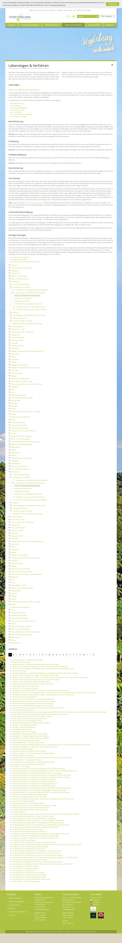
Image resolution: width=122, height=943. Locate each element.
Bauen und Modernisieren (19, 279)
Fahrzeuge (14, 343)
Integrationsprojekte (19, 260)
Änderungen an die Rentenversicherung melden (29, 719)
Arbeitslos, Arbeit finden (18, 276)
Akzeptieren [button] (112, 4)
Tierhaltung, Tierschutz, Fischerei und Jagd (25, 412)
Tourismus (11, 24)
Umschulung (16, 112)
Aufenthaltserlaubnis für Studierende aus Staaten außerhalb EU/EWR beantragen (41, 775)
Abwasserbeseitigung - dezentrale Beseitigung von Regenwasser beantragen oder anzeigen (45, 673)
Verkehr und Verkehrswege (20, 439)
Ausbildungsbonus (19, 812)
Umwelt (13, 414)
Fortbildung (16, 106)
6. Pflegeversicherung (19, 318)
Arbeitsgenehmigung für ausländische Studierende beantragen (35, 747)
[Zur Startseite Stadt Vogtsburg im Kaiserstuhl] (18, 17)
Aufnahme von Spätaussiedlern (23, 801)
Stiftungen (13, 406)
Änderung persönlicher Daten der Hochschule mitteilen (32, 716)
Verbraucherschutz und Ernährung (22, 431)
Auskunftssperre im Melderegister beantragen (29, 849)
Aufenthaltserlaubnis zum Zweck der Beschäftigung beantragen (35, 784)
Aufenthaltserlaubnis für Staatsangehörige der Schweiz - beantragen (36, 773)
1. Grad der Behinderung (20, 284)
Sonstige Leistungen (19, 116)
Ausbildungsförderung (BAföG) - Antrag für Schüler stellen (33, 816)
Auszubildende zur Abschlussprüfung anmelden (29, 875)
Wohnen (13, 450)
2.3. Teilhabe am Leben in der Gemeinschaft (28, 307)
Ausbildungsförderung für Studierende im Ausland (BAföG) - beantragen (38, 820)
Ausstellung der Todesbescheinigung (25, 868)
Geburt (12, 357)
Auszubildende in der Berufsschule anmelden (28, 873)
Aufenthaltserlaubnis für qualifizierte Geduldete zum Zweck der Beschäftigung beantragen (44, 771)
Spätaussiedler (15, 400)
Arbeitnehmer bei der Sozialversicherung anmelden (30, 738)
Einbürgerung (15, 335)
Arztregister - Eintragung (21, 766)
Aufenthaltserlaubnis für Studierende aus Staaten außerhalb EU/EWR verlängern (41, 777)
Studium (13, 409)
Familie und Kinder (16, 346)
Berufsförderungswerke (33, 203)
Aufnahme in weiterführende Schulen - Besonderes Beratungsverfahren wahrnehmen (43, 799)
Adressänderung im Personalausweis (25, 686)
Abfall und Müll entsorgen (21, 662)
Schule (12, 392)
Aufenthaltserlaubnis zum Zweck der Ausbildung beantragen (34, 779)
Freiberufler (14, 348)
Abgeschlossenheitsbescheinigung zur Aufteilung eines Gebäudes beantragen (40, 666)
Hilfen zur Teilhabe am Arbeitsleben (27, 296)
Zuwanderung (15, 453)
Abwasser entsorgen (19, 671)
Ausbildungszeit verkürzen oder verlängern (27, 829)
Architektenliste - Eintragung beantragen (26, 760)
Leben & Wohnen (94, 24)
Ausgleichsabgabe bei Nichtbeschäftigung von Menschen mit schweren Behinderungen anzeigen (47, 844)
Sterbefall (13, 403)
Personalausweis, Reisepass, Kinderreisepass (26, 384)
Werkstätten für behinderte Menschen (26, 262)
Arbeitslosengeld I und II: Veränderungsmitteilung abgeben (33, 753)
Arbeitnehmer (15, 273)
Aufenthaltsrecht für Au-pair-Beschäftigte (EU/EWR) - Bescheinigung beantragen (40, 792)
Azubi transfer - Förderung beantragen (26, 881)
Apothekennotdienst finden (22, 729)
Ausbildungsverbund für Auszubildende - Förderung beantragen (35, 827)
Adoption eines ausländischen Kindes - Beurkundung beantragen (35, 675)
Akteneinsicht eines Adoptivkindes (24, 697)
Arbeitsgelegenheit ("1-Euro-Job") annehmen (28, 742)
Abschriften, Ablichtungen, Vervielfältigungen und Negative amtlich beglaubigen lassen (43, 669)
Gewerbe (13, 362)
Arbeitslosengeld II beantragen (23, 755)
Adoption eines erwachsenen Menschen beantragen (31, 682)
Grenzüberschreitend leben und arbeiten (25, 368)
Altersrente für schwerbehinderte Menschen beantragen (32, 706)
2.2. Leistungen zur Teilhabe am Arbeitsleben (29, 293)
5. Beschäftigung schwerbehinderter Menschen (28, 315)
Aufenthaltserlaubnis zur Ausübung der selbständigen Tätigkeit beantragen (39, 790)
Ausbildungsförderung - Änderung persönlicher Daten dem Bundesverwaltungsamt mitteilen (45, 814)
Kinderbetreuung (16, 373)
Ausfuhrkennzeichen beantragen (24, 840)
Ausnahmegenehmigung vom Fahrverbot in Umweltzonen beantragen (37, 862)
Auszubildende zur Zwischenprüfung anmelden (29, 877)
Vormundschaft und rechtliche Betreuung (25, 442)
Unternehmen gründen (18, 425)
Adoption (13, 265)
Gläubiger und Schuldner (19, 365)
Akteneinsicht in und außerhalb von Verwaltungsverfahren (33, 699)
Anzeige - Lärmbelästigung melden (24, 725)
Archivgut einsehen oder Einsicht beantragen (28, 764)
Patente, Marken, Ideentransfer (21, 381)
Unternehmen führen (17, 422)
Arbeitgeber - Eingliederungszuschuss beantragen (30, 736)
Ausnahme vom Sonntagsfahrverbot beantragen (29, 860)
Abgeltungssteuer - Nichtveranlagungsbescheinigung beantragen (35, 664)
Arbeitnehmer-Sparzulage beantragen (26, 740)
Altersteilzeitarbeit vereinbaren (23, 710)
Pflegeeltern (14, 387)
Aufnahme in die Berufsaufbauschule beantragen (30, 794)
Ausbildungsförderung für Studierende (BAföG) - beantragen (34, 818)
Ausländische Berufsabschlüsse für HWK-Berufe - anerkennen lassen (36, 851)
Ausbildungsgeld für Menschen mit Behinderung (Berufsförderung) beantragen (40, 825)
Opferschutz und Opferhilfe (20, 379)
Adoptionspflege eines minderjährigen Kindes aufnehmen (33, 684)
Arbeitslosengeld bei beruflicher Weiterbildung (29, 751)
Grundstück (14, 370)
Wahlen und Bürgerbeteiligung (21, 444)
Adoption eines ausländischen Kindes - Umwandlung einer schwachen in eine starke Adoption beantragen (50, 677)
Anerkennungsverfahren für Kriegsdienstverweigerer (31, 723)
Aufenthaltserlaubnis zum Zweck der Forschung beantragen (33, 786)
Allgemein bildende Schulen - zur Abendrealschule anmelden (34, 701)
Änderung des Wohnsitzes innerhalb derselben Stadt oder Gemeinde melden (40, 714)
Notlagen (13, 376)
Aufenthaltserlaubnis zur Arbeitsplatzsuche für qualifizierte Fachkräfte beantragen (41, 788)
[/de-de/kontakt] (68, 16)
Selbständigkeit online (18, 395)
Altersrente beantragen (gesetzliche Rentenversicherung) (32, 703)
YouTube (96, 905)
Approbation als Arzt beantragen (24, 732)
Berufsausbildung (16, 326)
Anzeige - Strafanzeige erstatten (23, 727)
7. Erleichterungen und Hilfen (22, 321)
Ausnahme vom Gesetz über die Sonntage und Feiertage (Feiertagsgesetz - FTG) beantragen (45, 857)
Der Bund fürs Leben (17, 329)
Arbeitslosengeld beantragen (22, 749)
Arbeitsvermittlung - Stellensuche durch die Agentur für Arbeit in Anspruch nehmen (42, 758)
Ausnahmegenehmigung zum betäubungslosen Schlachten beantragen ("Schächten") (42, 864)
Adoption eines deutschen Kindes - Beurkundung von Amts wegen (36, 680)
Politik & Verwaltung (52, 24)
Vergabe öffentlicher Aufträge (20, 436)
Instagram (96, 902)
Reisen (12, 390)
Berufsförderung (18, 103)
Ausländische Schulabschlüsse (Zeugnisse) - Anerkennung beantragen (37, 855)
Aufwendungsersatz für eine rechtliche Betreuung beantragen (34, 805)
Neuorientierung (18, 110)
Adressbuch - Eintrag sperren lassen (25, 688)
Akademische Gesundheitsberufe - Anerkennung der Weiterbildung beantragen (40, 690)
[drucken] (112, 65)
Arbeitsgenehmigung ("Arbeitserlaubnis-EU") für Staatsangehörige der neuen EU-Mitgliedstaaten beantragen (51, 745)
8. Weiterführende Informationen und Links (27, 324)
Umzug (12, 420)
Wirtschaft (109, 24)
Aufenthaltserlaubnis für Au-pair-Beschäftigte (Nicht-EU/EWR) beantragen (38, 768)
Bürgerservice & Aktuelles (73, 24)
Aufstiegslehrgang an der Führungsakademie (28, 803)
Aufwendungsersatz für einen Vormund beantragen (30, 807)
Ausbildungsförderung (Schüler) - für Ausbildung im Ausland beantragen (38, 823)
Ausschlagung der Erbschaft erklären (25, 866)
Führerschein (15, 354)
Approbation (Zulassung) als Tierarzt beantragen (29, 734)
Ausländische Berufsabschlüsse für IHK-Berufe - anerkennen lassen (36, 853)
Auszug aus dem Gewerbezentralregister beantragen (31, 879)
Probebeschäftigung (19, 108)
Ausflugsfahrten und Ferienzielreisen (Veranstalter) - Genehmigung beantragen (40, 834)
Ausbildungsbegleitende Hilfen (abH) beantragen (29, 810)
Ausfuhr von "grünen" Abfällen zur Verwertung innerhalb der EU (35, 838)
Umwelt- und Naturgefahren (20, 417)
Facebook (96, 900)
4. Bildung (15, 313)
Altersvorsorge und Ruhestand (21, 268)
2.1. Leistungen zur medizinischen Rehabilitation (30, 290)
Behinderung (14, 282)
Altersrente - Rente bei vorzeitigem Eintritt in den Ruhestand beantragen (38, 708)
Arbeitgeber (14, 271)
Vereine (13, 433)
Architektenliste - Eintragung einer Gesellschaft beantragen (33, 762)
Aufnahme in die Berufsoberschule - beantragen (29, 797)
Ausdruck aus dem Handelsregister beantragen (29, 831)
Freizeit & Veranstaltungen (30, 24)
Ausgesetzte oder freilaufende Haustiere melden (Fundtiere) (33, 842)
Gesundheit (14, 359)
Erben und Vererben (17, 338)
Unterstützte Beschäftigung (22, 114)
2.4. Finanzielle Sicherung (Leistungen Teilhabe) (30, 309)
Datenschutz (75, 932)
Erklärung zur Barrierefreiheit (88, 932)
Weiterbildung (15, 447)
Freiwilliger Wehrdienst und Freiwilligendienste (26, 351)
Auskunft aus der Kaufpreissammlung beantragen (30, 847)
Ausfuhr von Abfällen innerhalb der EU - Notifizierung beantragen (35, 836)
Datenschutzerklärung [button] (58, 5)
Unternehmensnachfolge (19, 428)
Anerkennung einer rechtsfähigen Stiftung (27, 721)
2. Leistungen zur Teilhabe (21, 287)
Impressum (68, 932)
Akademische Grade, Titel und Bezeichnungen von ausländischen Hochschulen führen (43, 695)
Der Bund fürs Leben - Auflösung (21, 332)
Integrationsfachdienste (20, 257)
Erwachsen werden (17, 340)
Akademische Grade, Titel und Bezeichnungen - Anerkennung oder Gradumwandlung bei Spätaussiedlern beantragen (54, 693)
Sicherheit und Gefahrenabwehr (21, 398)
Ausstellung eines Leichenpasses (24, 870)
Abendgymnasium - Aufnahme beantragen (27, 660)
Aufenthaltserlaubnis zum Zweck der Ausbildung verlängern (33, 781)
